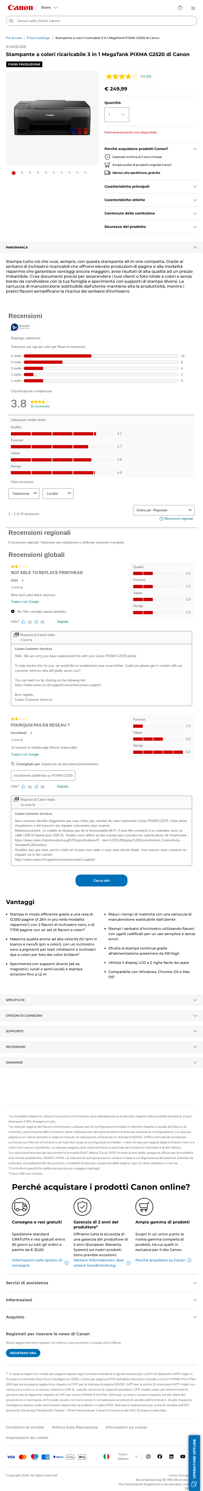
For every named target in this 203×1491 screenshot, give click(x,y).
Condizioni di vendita (25, 1427)
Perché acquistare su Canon (160, 1260)
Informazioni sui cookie (126, 1427)
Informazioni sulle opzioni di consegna (37, 1263)
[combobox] (101, 21)
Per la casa (14, 38)
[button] (13, 173)
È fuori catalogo (38, 38)
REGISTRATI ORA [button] (23, 1353)
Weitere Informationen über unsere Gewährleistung (99, 1263)
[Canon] (20, 7)
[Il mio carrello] (180, 7)
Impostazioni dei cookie (27, 1437)
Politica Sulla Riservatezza (75, 1427)
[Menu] (193, 7)
